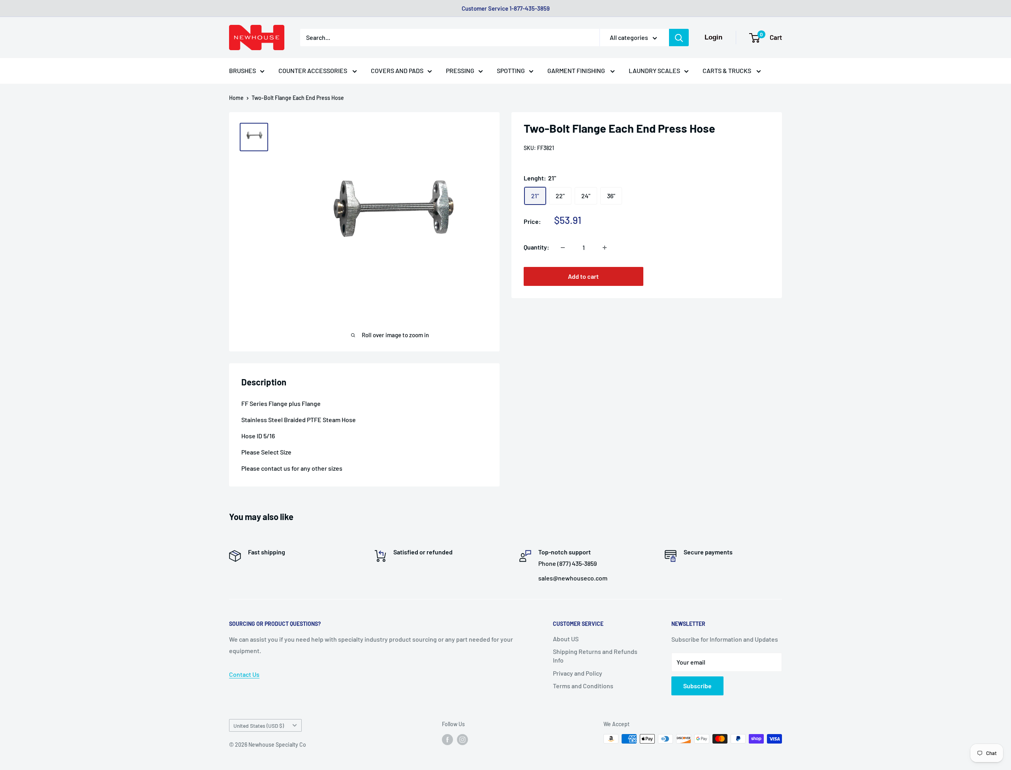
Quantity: (536, 247)
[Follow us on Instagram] (462, 739)
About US (566, 638)
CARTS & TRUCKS (727, 70)
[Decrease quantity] (562, 247)
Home (236, 97)
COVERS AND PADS (397, 70)
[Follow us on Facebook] (447, 739)
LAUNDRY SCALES (654, 70)
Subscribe (697, 685)
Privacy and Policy (577, 673)
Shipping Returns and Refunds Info (595, 656)
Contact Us (244, 674)
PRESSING (460, 70)
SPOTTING (511, 70)
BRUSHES (242, 70)
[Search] (679, 37)
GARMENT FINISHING (576, 70)
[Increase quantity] (604, 247)
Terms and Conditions (583, 685)
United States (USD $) (258, 725)
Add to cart (583, 276)
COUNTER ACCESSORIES (313, 70)
